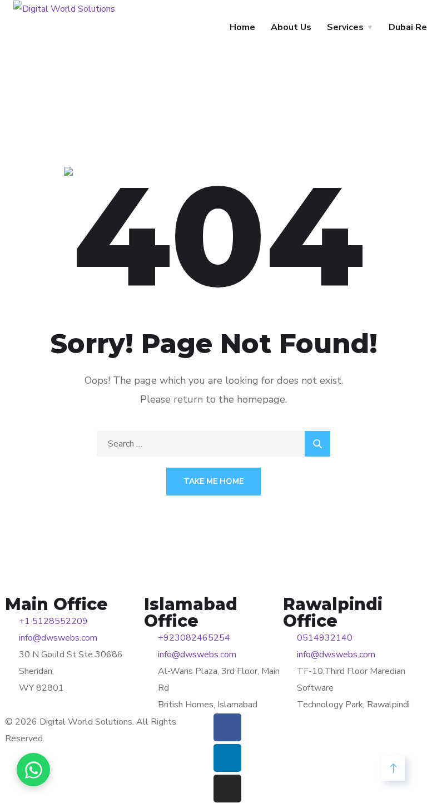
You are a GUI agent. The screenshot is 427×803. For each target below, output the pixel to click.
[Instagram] (227, 788)
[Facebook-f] (227, 727)
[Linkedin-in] (227, 758)
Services (345, 27)
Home (242, 27)
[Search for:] (213, 444)
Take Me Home (213, 481)
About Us (291, 27)
